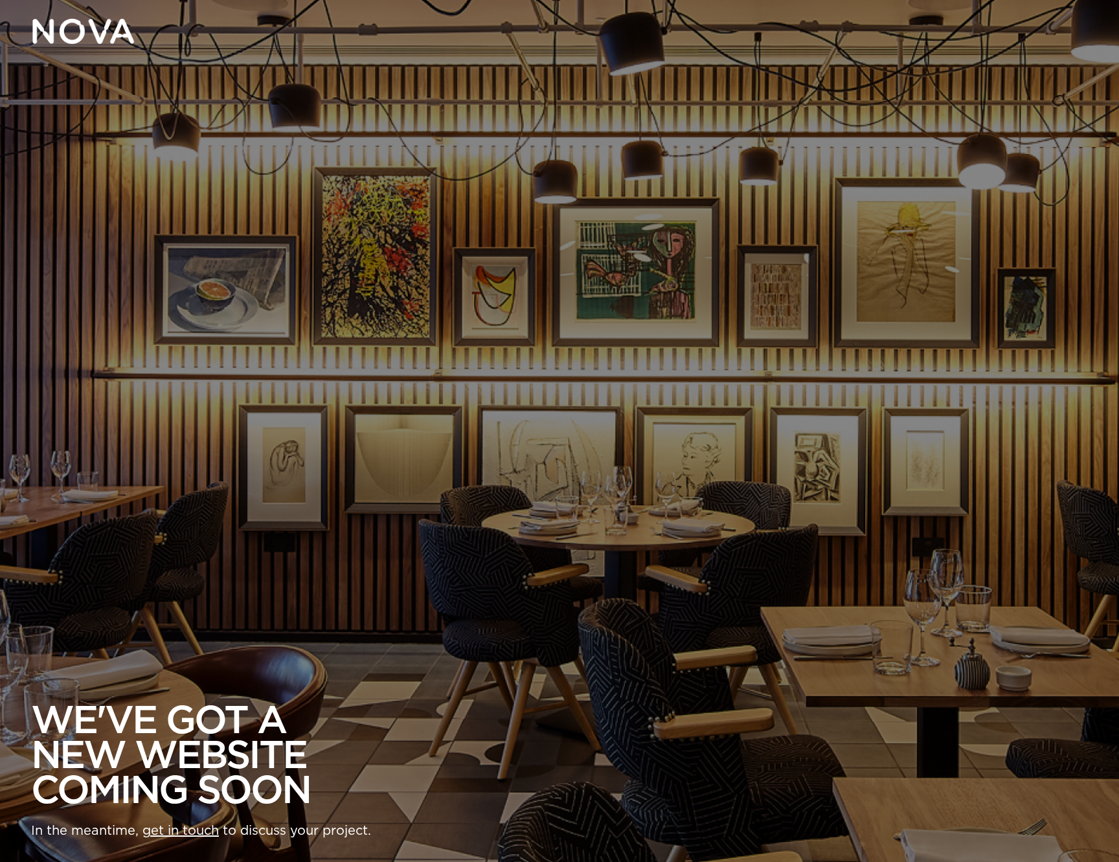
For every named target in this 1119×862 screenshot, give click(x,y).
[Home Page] (83, 31)
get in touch (180, 830)
